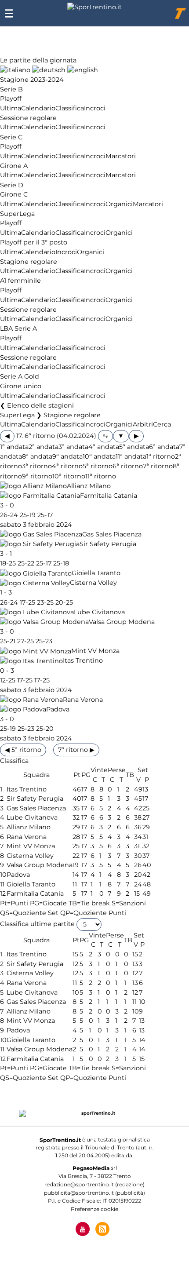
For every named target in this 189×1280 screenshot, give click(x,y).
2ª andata (43, 447)
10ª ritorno (68, 476)
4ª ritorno (67, 466)
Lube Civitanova (99, 612)
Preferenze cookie (94, 1209)
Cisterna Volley (93, 583)
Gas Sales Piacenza (112, 534)
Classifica (69, 108)
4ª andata (103, 447)
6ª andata (164, 447)
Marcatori (120, 156)
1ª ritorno (160, 457)
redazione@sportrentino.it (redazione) (94, 1184)
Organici (119, 204)
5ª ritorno (98, 466)
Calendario (38, 108)
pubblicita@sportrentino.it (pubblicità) (94, 1192)
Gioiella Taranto (96, 573)
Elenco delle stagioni (40, 405)
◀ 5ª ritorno (23, 750)
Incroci (94, 108)
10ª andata (99, 457)
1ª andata (14, 447)
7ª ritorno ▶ (76, 750)
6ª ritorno (128, 466)
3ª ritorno (37, 466)
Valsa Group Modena (122, 622)
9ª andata (67, 457)
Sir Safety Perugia (108, 544)
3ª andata (73, 447)
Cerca (162, 425)
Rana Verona (83, 700)
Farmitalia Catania (108, 496)
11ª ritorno (100, 476)
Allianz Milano (89, 486)
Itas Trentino (83, 661)
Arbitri (143, 425)
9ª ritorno (37, 476)
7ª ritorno (158, 466)
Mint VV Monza (95, 651)
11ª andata (131, 457)
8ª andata (37, 457)
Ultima (10, 108)
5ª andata (134, 447)
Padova (57, 709)
